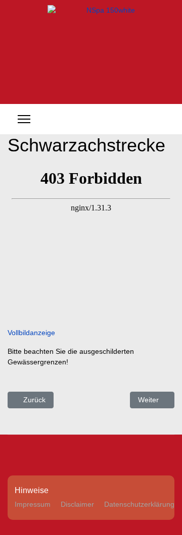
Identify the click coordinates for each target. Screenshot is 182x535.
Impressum (33, 504)
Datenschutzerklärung (139, 504)
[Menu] (24, 119)
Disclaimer (77, 504)
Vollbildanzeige (31, 333)
